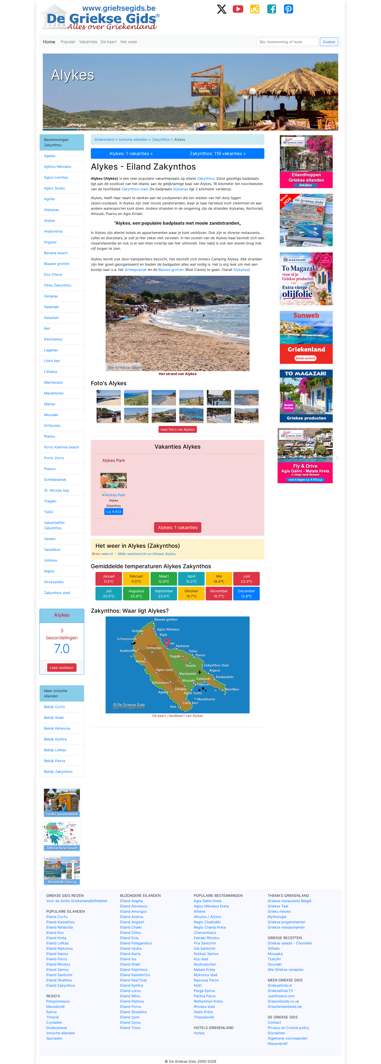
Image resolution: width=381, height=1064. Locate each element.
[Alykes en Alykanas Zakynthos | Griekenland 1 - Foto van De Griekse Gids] (191, 397)
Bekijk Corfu (54, 707)
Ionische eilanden (133, 139)
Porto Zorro (54, 458)
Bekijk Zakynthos (58, 771)
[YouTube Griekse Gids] (238, 9)
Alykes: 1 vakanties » (131, 153)
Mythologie (277, 916)
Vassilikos (52, 549)
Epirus (51, 1012)
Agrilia (49, 199)
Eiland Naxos (57, 953)
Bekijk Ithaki (54, 717)
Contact (274, 1022)
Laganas (51, 350)
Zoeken (329, 42)
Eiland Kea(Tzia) (133, 980)
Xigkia (49, 571)
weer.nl (107, 554)
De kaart (109, 41)
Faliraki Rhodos (206, 938)
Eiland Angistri (132, 922)
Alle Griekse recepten (285, 969)
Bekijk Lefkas (55, 750)
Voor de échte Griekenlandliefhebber (77, 901)
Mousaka (275, 953)
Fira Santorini (205, 943)
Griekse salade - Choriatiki (290, 943)
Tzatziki (274, 959)
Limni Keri (52, 361)
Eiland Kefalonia (59, 927)
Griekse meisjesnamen (286, 927)
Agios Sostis (54, 188)
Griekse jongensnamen (286, 922)
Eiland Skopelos (133, 1012)
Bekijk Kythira (55, 739)
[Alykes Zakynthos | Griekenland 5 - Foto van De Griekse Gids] (219, 415)
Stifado (274, 948)
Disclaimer (276, 1033)
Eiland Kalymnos (134, 969)
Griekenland (104, 139)
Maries (49, 404)
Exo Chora (53, 274)
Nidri (198, 985)
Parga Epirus (204, 990)
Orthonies (52, 425)
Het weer (128, 41)
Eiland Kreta (56, 938)
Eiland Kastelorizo (135, 975)
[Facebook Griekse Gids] (271, 9)
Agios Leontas (56, 177)
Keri (47, 328)
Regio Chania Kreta (210, 927)
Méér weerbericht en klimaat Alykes (147, 554)
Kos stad (201, 959)
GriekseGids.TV (280, 990)
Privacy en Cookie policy (288, 1027)
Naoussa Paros (206, 980)
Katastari (51, 317)
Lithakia (50, 371)
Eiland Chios (130, 932)
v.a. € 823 (113, 511)
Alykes (49, 220)
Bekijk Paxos (54, 761)
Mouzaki (51, 415)
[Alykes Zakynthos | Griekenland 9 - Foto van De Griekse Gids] (191, 415)
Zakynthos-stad (134, 189)
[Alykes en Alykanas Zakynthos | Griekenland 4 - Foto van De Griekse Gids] (136, 397)
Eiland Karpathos (60, 922)
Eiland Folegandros (136, 943)
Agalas (49, 156)
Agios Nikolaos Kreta (211, 906)
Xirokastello (54, 582)
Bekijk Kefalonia (57, 728)
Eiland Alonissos (133, 906)
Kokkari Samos (206, 953)
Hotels (199, 1033)
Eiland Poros (130, 1006)
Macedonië (55, 1006)
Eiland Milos (130, 996)
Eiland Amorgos (133, 911)
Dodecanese (56, 1027)
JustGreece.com (281, 996)
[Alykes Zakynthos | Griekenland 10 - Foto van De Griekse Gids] (108, 397)
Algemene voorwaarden (287, 1038)
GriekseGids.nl (280, 985)
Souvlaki (275, 964)
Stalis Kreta (203, 1012)
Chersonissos (205, 932)
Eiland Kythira (131, 985)
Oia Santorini (204, 948)
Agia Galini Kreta (208, 901)
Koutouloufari (205, 964)
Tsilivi (48, 512)
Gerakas (51, 296)
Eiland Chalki (131, 927)
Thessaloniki (204, 1017)
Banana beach (55, 253)
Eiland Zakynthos (60, 985)
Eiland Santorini (59, 975)
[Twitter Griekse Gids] (221, 9)
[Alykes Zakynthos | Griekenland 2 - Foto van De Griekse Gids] (219, 397)
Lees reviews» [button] (62, 667)
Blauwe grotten (171, 269)
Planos (49, 436)
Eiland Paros (56, 959)
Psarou (50, 468)
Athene (199, 911)
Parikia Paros (205, 996)
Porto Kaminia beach (61, 447)
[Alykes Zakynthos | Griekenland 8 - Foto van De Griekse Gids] (108, 415)
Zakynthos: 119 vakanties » (218, 153)
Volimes (50, 560)
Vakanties (88, 41)
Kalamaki (51, 307)
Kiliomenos (53, 339)
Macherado (53, 382)
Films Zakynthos (57, 285)
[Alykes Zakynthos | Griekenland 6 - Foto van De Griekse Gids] (246, 415)
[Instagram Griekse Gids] (255, 9)
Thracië (52, 1017)
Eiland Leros (130, 990)
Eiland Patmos (132, 1001)
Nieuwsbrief (278, 1043)
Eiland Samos (57, 969)
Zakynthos (161, 139)
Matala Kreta (204, 969)
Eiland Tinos (130, 1027)
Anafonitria (53, 231)
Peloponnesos (58, 1001)
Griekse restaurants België (289, 901)
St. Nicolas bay (56, 490)
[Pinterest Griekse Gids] (288, 9)
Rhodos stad (204, 1006)
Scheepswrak (136, 269)
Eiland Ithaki (130, 964)
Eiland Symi (130, 1017)
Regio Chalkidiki (207, 922)
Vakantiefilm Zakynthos (54, 525)
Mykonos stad (205, 975)
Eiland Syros (130, 1022)
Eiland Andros (131, 916)
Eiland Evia (129, 938)
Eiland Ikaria (130, 953)
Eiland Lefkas (57, 943)
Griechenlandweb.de (285, 1006)
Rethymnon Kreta (208, 1001)
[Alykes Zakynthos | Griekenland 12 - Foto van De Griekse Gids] (164, 397)
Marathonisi (54, 393)
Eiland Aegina (131, 901)
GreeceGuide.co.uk (283, 1001)
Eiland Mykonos (59, 948)
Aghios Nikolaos (57, 166)
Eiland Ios (128, 959)
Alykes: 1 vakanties (178, 527)
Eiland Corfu (56, 916)
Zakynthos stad (57, 592)
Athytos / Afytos (207, 916)
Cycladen (54, 1022)
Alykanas (180, 189)
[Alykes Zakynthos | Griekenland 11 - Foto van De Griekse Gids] (136, 415)
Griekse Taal (278, 906)
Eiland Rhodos (58, 964)
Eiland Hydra (131, 948)
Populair (68, 41)
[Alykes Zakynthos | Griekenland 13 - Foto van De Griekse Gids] (246, 397)
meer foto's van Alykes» (178, 429)
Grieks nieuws (279, 911)
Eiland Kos (55, 932)
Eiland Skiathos (59, 980)
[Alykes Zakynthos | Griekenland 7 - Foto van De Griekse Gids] (164, 415)
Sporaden (54, 1038)
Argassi (50, 242)
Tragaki (50, 501)
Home (49, 41)
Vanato (50, 539)
